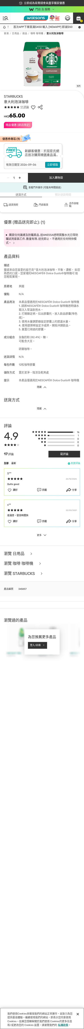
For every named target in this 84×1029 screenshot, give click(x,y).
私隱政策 (63, 1025)
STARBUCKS (13, 96)
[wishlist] (33, 107)
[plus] (20, 178)
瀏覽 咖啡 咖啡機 (19, 564)
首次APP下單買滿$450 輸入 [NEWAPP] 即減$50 (40, 27)
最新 (13, 463)
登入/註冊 (35, 645)
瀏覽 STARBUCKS (20, 574)
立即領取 (52, 164)
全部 (6, 463)
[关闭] (77, 1014)
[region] (42, 1018)
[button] (78, 18)
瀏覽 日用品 (14, 554)
